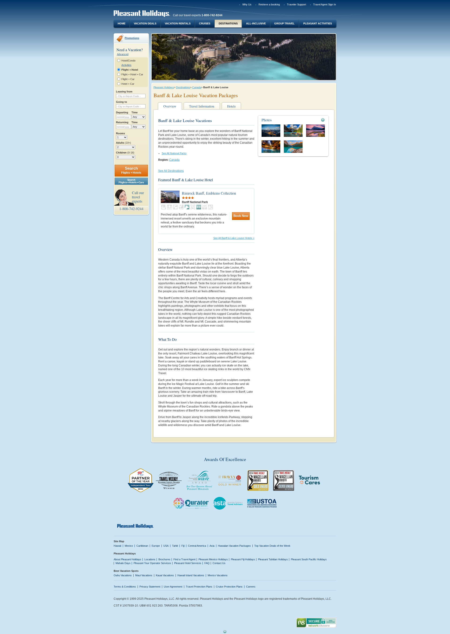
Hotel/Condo (128, 60)
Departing (122, 112)
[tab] (293, 119)
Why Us (246, 4)
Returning (122, 122)
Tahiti (175, 545)
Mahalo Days (123, 563)
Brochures (164, 559)
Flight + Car (128, 79)
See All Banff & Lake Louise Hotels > (233, 238)
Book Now (240, 216)
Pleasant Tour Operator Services (152, 563)
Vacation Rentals (178, 23)
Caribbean (142, 545)
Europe (156, 545)
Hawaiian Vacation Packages (234, 545)
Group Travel (284, 23)
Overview (169, 106)
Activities (126, 65)
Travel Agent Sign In (324, 4)
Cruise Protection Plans (229, 586)
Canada (196, 87)
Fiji (182, 545)
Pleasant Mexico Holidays (213, 559)
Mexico (129, 545)
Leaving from (124, 91)
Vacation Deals (145, 23)
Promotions (132, 38)
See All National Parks (174, 153)
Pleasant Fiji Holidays (243, 559)
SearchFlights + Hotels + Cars (131, 181)
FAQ (207, 563)
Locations (149, 559)
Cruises (204, 23)
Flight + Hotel (129, 69)
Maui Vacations (143, 575)
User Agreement (173, 586)
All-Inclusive (256, 23)
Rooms (120, 133)
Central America (197, 545)
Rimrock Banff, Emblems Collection (209, 193)
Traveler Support (296, 4)
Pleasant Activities (317, 23)
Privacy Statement (149, 586)
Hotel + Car (127, 83)
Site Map (119, 541)
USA (166, 545)
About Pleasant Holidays (127, 559)
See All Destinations (171, 171)
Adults (123, 142)
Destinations (228, 23)
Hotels (231, 106)
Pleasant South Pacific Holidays (309, 559)
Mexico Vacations (218, 575)
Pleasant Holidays (164, 87)
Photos (267, 119)
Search (131, 170)
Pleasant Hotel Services (187, 563)
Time (134, 112)
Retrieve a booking (269, 4)
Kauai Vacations (165, 575)
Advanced (122, 54)
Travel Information (201, 106)
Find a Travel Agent (184, 559)
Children (125, 152)
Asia (212, 545)
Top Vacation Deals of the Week (272, 545)
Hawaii (117, 545)
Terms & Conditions (125, 586)
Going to (121, 101)
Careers (250, 586)
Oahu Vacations (123, 575)
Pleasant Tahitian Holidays (273, 559)
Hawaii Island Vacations (190, 575)
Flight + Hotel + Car (132, 74)
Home (121, 23)
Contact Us (219, 563)
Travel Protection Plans (199, 586)
